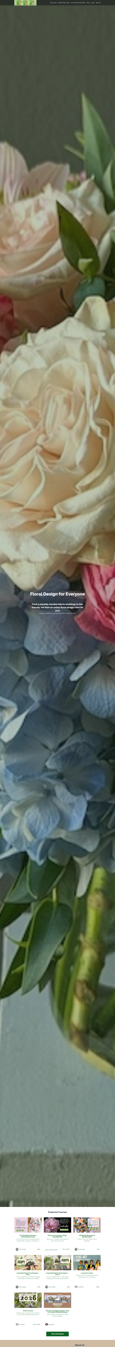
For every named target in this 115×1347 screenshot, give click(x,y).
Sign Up (98, 2)
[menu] (75, 3)
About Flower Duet (63, 2)
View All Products (57, 1334)
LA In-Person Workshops (78, 2)
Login (92, 2)
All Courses (53, 2)
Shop (88, 2)
